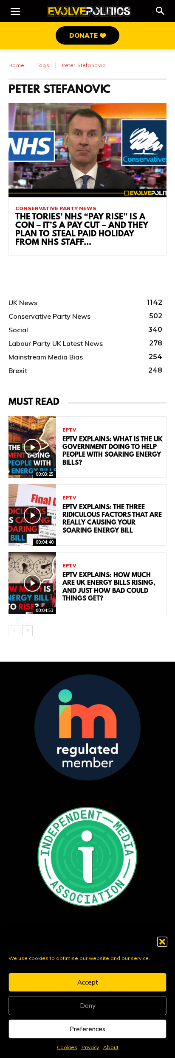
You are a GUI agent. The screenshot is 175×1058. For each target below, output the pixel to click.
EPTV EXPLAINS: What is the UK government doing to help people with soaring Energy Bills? (112, 451)
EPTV (69, 430)
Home (16, 65)
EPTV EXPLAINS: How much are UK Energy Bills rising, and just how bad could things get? (108, 587)
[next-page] (27, 630)
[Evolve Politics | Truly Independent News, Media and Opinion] (89, 11)
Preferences (87, 1029)
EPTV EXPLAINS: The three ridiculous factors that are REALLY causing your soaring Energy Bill (112, 519)
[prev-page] (13, 630)
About (111, 1047)
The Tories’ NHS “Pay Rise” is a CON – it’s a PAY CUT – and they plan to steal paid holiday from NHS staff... (81, 230)
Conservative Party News (55, 208)
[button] (162, 941)
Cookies (67, 1047)
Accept (87, 982)
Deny (88, 1006)
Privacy (90, 1047)
